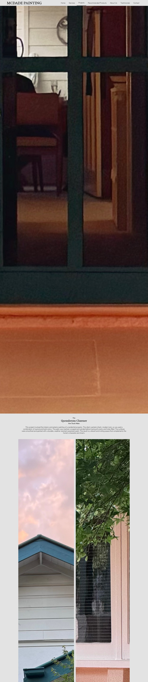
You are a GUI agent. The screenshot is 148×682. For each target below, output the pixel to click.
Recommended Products (97, 3)
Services (72, 3)
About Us (113, 3)
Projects (81, 3)
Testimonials (125, 3)
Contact (136, 3)
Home (63, 3)
